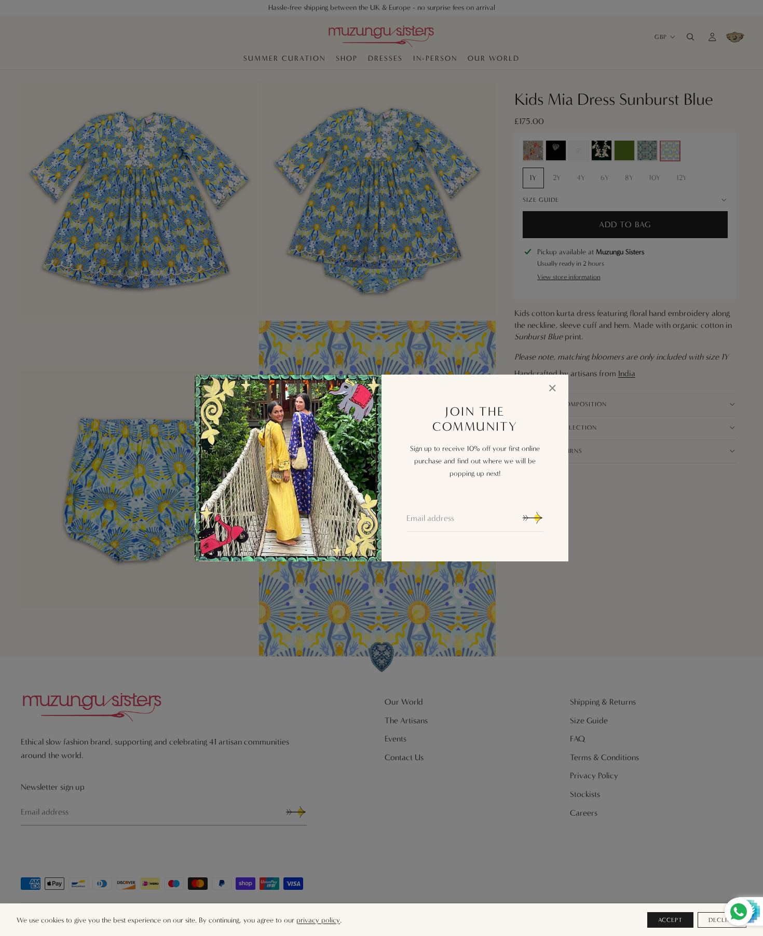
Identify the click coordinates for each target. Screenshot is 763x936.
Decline (722, 920)
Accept (670, 920)
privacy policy (318, 920)
